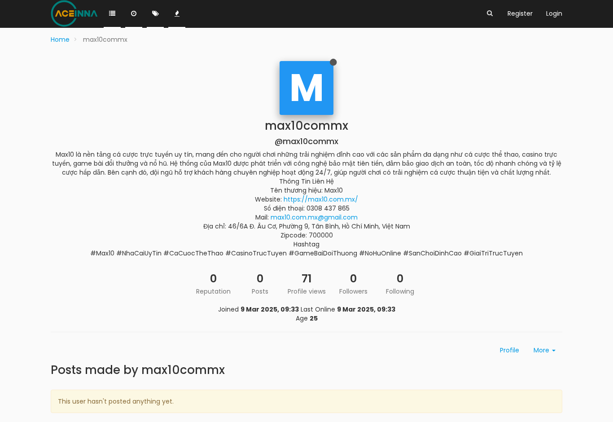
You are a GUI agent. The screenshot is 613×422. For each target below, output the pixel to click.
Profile (509, 350)
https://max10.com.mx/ (321, 199)
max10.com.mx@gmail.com (314, 217)
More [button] (542, 350)
